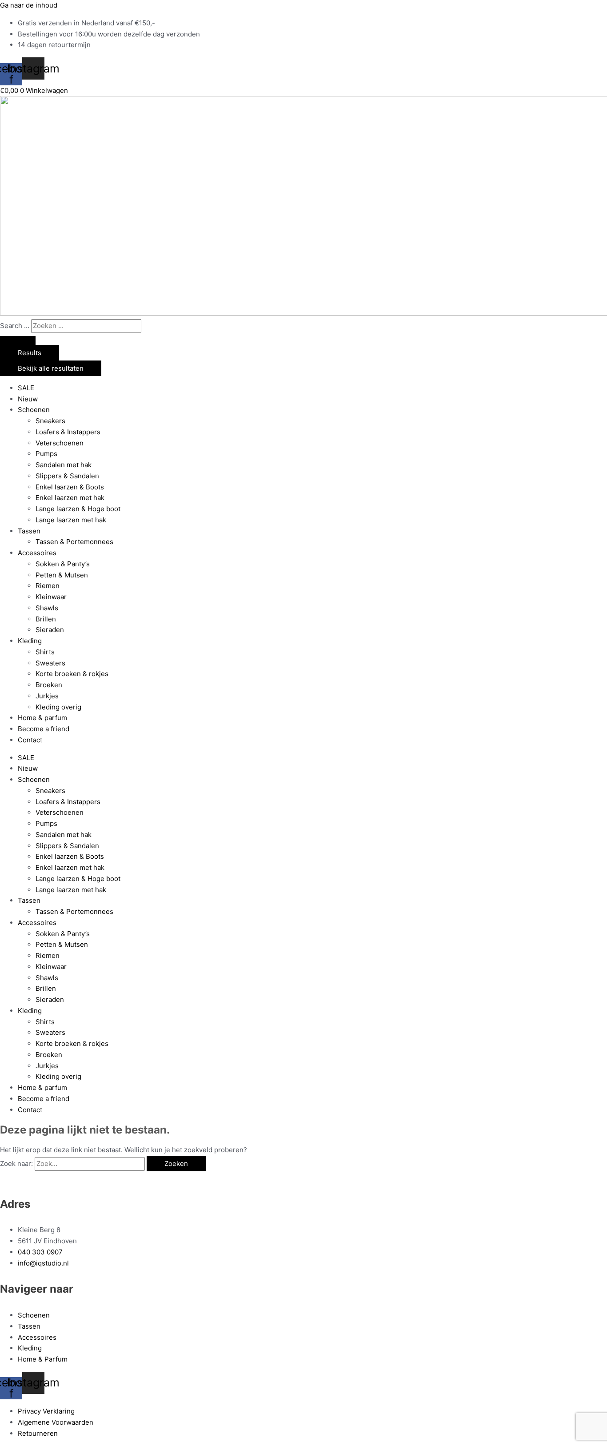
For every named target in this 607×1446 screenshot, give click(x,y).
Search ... (14, 325)
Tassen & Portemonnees (74, 541)
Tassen (29, 531)
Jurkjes (47, 696)
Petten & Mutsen (62, 575)
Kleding (30, 641)
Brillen (46, 619)
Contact (30, 740)
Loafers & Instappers (68, 432)
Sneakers (50, 421)
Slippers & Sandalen (67, 476)
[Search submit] (18, 340)
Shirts (45, 652)
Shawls (47, 608)
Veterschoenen (60, 443)
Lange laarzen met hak (71, 520)
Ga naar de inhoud (28, 5)
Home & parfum (42, 717)
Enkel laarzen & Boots (70, 487)
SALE (26, 388)
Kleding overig (58, 707)
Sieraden (50, 629)
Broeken (49, 685)
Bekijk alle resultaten (51, 368)
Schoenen (34, 409)
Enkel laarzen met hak (70, 497)
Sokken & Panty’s (63, 564)
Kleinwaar (51, 597)
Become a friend (43, 729)
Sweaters (50, 663)
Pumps (46, 453)
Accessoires (37, 553)
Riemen (48, 585)
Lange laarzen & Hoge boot (78, 509)
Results (29, 352)
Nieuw (28, 399)
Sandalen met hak (64, 465)
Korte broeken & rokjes (72, 673)
